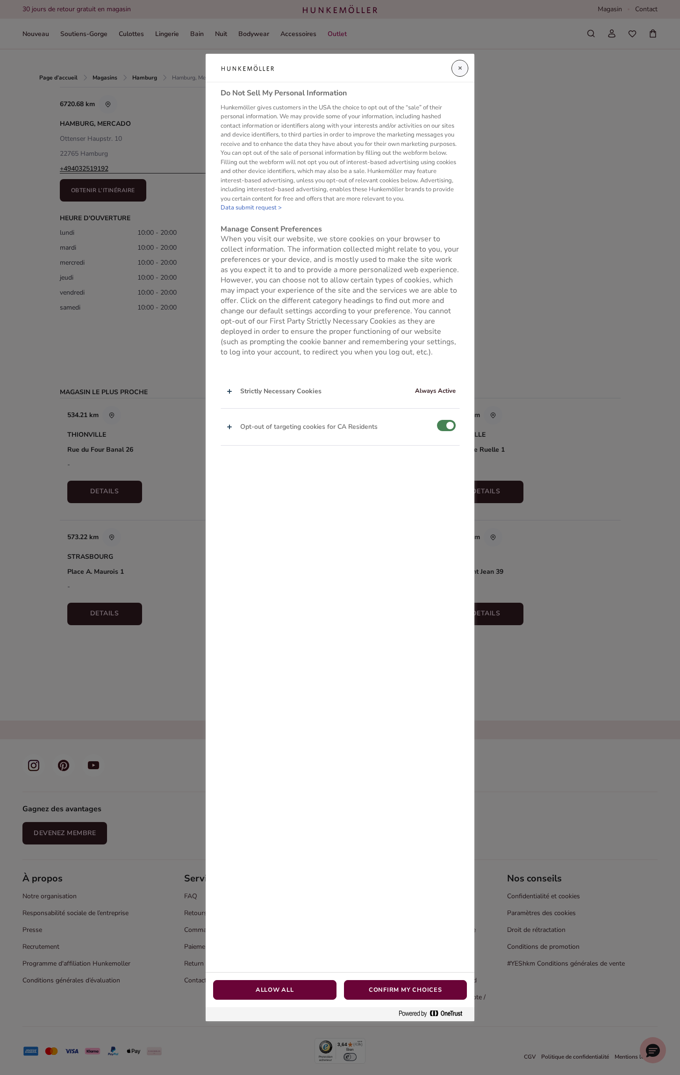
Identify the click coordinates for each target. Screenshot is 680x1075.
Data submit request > (251, 207)
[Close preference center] (459, 68)
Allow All (275, 990)
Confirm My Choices (405, 990)
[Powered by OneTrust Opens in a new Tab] (434, 1014)
